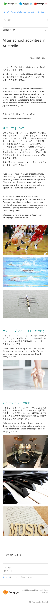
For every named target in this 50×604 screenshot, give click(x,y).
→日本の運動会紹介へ (38, 58)
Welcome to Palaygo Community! (23, 12)
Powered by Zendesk (40, 602)
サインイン (6, 577)
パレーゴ (6, 12)
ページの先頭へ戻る (10, 555)
